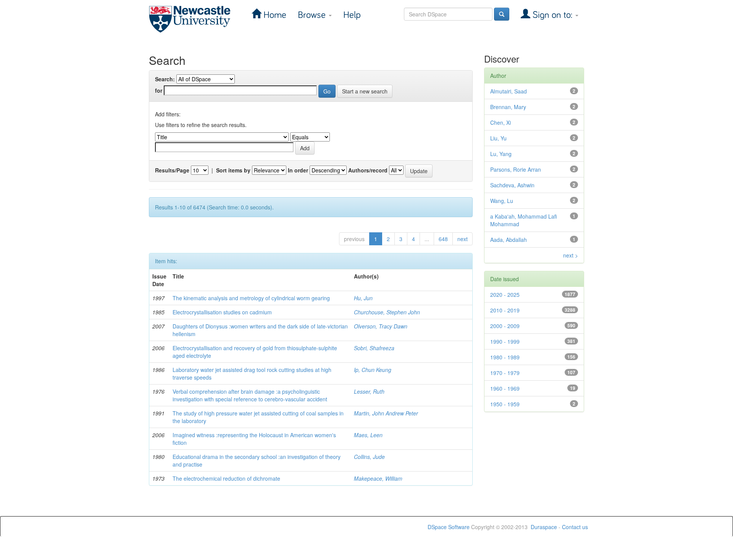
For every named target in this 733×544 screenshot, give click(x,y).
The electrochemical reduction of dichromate (226, 478)
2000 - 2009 (505, 326)
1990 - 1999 (505, 341)
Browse (313, 15)
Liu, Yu (498, 138)
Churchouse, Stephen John (387, 312)
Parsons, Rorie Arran (515, 169)
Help (352, 15)
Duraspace (544, 527)
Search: (165, 79)
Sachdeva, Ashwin (512, 185)
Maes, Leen (368, 435)
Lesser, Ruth (369, 391)
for (158, 90)
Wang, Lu (501, 200)
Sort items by (233, 170)
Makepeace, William (378, 478)
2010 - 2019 (505, 310)
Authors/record (367, 170)
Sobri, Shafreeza (374, 348)
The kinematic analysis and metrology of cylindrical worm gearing (251, 298)
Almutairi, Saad (508, 91)
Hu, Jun (363, 298)
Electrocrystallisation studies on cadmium (222, 312)
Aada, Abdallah (508, 239)
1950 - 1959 (505, 404)
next (462, 239)
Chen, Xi (500, 122)
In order (298, 170)
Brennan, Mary (508, 107)
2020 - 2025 (505, 294)
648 (443, 239)
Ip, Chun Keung (372, 369)
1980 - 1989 (505, 357)
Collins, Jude (369, 456)
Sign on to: (552, 15)
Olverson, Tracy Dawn (380, 326)
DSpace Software (449, 527)
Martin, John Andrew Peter (386, 413)
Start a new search (364, 91)
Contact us (575, 527)
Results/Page (172, 170)
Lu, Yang (501, 154)
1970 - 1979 (505, 373)
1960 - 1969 (505, 388)
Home (273, 15)
